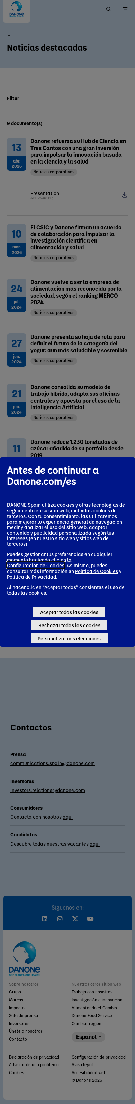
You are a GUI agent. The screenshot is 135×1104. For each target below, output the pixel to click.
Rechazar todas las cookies (69, 625)
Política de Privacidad (31, 576)
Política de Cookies (96, 571)
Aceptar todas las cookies (69, 612)
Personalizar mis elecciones (69, 638)
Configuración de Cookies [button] (35, 565)
